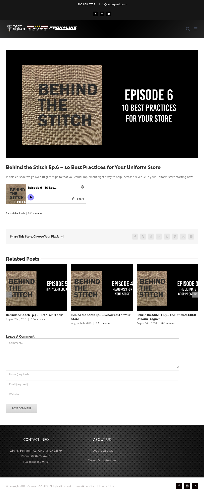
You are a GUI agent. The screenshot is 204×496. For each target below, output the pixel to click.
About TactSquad (102, 450)
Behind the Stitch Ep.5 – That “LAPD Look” (34, 315)
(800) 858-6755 (41, 456)
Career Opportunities (102, 460)
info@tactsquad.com (113, 4)
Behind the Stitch (15, 213)
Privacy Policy (106, 486)
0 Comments (35, 213)
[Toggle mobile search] (188, 29)
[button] (9, 295)
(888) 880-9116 (39, 462)
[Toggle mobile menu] (196, 29)
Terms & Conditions (85, 486)
